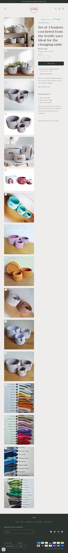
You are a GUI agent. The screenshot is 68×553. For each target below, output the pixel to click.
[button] (5, 8)
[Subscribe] (32, 532)
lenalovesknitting (52, 548)
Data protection (48, 522)
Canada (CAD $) (10, 546)
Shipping (40, 51)
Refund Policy (38, 522)
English (21, 546)
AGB (22, 522)
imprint (17, 522)
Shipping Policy (29, 522)
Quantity (40, 54)
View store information (46, 73)
